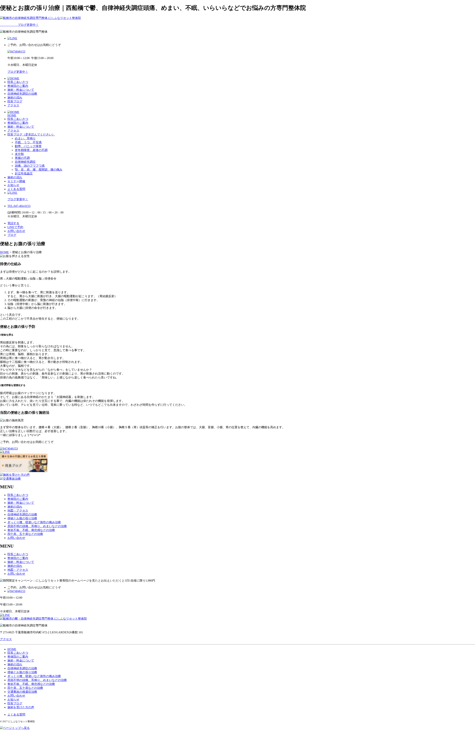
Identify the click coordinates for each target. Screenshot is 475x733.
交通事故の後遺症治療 (22, 691)
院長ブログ (14, 101)
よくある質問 (16, 189)
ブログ (11, 234)
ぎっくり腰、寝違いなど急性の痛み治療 (34, 522)
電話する (13, 223)
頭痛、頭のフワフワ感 (30, 165)
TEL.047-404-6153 (18, 206)
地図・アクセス (17, 510)
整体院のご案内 (17, 85)
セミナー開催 (16, 181)
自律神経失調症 (25, 161)
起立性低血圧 (24, 173)
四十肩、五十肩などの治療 (25, 534)
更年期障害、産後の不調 (31, 150)
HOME (11, 115)
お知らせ (13, 185)
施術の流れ (14, 97)
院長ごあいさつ (17, 82)
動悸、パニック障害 (28, 146)
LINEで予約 (15, 227)
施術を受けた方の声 (20, 707)
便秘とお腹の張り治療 (22, 518)
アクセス (13, 105)
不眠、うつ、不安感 (28, 142)
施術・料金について (20, 89)
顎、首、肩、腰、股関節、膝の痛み (38, 169)
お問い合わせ (16, 231)
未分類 (19, 154)
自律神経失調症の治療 (22, 93)
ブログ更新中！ (19, 24)
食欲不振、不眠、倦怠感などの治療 (31, 530)
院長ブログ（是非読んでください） (31, 134)
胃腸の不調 (22, 157)
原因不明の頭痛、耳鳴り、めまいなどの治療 (37, 526)
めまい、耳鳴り (25, 138)
